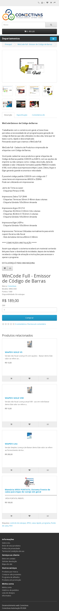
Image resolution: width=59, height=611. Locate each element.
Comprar (29, 317)
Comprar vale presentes (11, 574)
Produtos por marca (10, 572)
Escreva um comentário (37, 324)
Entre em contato (8, 558)
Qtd (3, 305)
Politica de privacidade (11, 548)
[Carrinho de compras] (51, 3)
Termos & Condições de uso (13, 551)
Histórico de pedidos (10, 590)
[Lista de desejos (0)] (47, 3)
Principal (8, 44)
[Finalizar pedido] (55, 3)
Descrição (8, 115)
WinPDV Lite (11, 443)
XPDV (29, 523)
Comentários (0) (38, 115)
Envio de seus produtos (11, 546)
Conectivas (12, 286)
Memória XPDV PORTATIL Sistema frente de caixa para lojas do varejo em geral (27, 490)
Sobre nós (6, 543)
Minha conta (7, 587)
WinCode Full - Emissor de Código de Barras (35, 44)
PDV (10, 526)
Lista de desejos (8, 593)
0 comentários (20, 324)
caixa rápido (36, 523)
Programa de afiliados (10, 577)
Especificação (22, 115)
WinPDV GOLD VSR (14, 398)
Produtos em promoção (11, 580)
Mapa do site (7, 564)
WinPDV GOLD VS (13, 352)
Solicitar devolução (9, 561)
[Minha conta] (43, 3)
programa (46, 523)
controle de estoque (18, 523)
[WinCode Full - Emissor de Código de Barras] (29, 66)
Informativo (6, 595)
